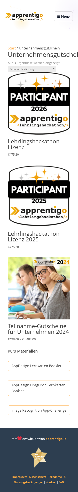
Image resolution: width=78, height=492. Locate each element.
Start (12, 48)
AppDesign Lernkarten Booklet (36, 365)
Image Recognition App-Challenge (38, 410)
